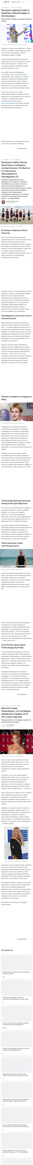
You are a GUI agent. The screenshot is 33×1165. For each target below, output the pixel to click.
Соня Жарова (10, 725)
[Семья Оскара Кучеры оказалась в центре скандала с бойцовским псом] (16, 1043)
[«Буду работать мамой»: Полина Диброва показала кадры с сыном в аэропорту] (16, 1094)
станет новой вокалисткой (18, 74)
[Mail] (5, 2)
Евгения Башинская (12, 201)
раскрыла (18, 902)
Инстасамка (10, 48)
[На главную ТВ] (7, 2)
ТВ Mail (18, 159)
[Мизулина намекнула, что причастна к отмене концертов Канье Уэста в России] (16, 1069)
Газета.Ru (19, 7)
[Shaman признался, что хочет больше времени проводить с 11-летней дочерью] (16, 1145)
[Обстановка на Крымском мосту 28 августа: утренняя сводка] (16, 967)
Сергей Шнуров (18, 85)
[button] (16, 33)
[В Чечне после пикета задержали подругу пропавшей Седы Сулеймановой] (16, 1018)
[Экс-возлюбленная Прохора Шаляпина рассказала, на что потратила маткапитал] (16, 1119)
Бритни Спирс (5, 760)
